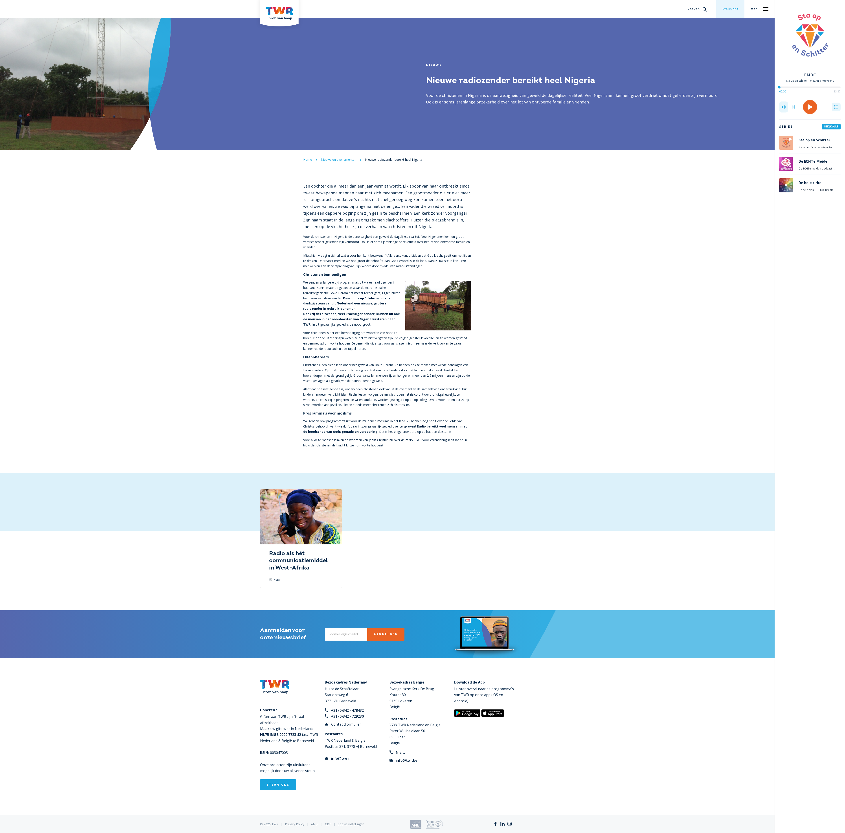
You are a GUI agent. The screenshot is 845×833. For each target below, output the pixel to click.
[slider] (779, 87)
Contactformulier (346, 724)
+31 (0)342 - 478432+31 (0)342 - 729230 (347, 713)
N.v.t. (400, 752)
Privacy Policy (294, 824)
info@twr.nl (341, 758)
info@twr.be (406, 760)
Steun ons (730, 9)
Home (307, 159)
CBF (328, 824)
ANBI (314, 824)
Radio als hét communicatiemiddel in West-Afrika (298, 561)
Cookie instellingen (351, 824)
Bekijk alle (831, 126)
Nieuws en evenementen (338, 159)
